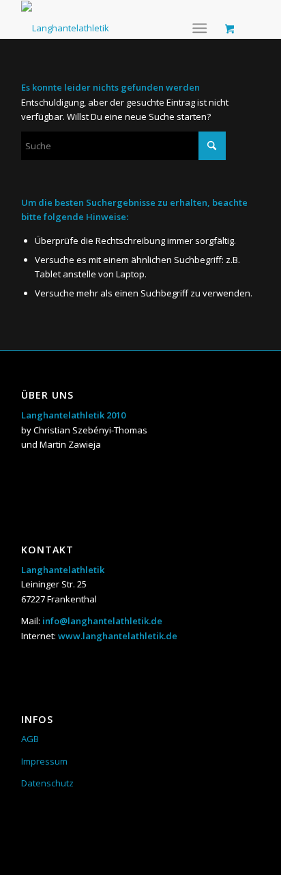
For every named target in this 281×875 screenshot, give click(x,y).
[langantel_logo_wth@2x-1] (65, 19)
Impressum (44, 761)
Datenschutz (47, 783)
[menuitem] (202, 28)
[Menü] (199, 28)
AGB (30, 739)
